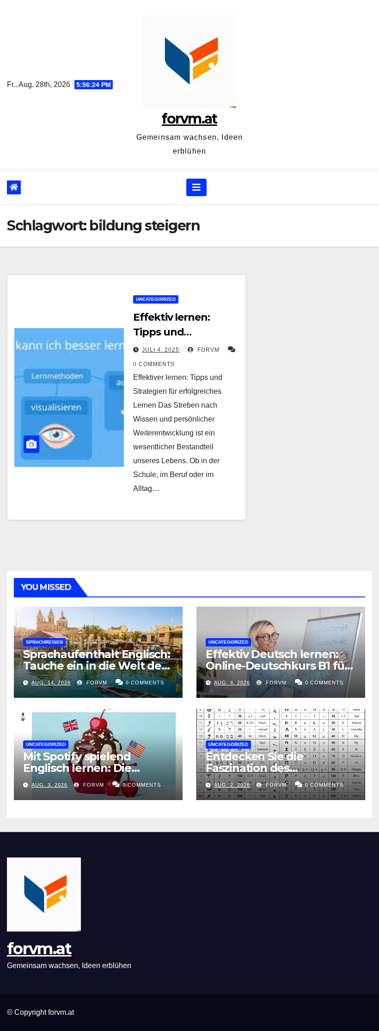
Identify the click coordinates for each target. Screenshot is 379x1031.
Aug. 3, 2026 (49, 785)
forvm (208, 350)
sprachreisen (44, 642)
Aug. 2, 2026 (232, 785)
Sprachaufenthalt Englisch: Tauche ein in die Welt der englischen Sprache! (96, 665)
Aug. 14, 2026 (51, 682)
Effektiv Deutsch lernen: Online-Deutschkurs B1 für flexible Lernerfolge (277, 665)
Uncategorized (156, 299)
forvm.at (189, 118)
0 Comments (154, 364)
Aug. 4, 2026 (232, 682)
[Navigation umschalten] (196, 187)
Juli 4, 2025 (160, 350)
